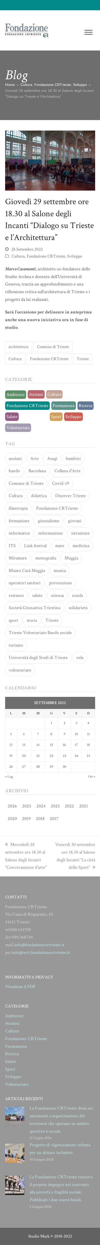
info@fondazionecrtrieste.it (39, 945)
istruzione (80, 533)
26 (11, 766)
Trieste (83, 359)
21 (37, 756)
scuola (77, 595)
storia (32, 620)
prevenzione (60, 583)
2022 (69, 806)
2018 (40, 819)
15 (51, 745)
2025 (26, 806)
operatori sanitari (25, 583)
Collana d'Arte (67, 471)
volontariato (20, 670)
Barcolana (37, 471)
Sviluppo (74, 256)
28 (38, 766)
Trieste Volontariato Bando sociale (40, 633)
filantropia (18, 508)
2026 (12, 806)
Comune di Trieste (53, 347)
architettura (18, 347)
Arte (34, 458)
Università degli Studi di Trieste (38, 657)
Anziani (36, 394)
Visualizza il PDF (20, 987)
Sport (56, 417)
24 (76, 756)
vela (79, 657)
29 (51, 766)
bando (14, 471)
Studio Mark (38, 1236)
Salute (11, 417)
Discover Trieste (70, 496)
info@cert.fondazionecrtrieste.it (40, 952)
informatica (19, 533)
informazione (50, 533)
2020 (12, 819)
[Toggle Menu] (88, 32)
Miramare (18, 558)
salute (37, 595)
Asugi (52, 458)
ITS (12, 546)
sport (13, 620)
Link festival (35, 546)
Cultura (18, 256)
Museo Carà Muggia (27, 571)
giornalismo (48, 521)
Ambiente (15, 395)
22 (51, 756)
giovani (75, 521)
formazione (19, 521)
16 (64, 745)
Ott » (91, 776)
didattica (39, 496)
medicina (81, 546)
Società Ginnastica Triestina (34, 608)
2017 (54, 819)
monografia (45, 558)
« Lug (9, 776)
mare (59, 546)
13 (23, 745)
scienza (57, 595)
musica (60, 571)
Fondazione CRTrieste (46, 256)
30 (64, 766)
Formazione (64, 406)
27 (24, 766)
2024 (41, 806)
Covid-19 (60, 483)
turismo (16, 645)
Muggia (71, 558)
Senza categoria (34, 417)
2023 (55, 806)
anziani (15, 458)
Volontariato (18, 428)
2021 (83, 806)
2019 (26, 819)
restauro (16, 595)
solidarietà (78, 608)
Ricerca (85, 406)
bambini (73, 458)
